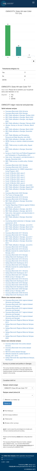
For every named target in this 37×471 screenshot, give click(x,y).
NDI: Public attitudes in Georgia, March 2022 (19, 129)
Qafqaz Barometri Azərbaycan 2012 (16, 263)
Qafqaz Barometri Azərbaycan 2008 (16, 295)
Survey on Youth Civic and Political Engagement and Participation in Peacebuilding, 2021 (20, 154)
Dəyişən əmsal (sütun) (10, 392)
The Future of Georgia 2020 (14, 195)
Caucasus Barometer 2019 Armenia (16, 197)
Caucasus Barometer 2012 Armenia (16, 261)
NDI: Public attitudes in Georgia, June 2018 (18, 225)
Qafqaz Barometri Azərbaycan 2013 (16, 257)
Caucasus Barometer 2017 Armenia (16, 233)
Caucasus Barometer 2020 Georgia (16, 193)
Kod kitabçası (9, 411)
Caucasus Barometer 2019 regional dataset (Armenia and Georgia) (19, 309)
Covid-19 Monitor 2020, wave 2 (15, 177)
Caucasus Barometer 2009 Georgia (16, 289)
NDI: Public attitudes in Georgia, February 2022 (20, 123)
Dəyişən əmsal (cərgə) (10, 385)
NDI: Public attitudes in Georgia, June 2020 (18, 185)
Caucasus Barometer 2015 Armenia (16, 249)
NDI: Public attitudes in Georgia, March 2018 (19, 227)
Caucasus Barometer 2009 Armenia (16, 285)
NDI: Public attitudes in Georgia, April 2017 (18, 239)
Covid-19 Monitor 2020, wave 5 (15, 173)
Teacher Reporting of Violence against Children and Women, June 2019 (20, 206)
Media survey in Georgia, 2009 (15, 291)
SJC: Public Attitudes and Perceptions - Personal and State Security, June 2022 (17, 136)
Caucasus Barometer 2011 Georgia (16, 275)
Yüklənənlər (8, 419)
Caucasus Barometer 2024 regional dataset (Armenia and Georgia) (19, 301)
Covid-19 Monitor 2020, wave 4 (15, 181)
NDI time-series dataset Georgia (15, 352)
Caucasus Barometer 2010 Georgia (16, 283)
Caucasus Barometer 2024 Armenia (16, 111)
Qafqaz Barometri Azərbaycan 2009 (16, 287)
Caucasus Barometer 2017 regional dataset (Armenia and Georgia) (19, 313)
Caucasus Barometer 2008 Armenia (16, 293)
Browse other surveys (12, 423)
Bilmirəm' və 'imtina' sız (12, 400)
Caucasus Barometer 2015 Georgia (16, 247)
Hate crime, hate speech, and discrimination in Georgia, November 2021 (19, 158)
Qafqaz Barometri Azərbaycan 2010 (16, 281)
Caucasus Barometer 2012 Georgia (16, 265)
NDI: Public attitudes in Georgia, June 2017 (18, 237)
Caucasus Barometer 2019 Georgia (16, 199)
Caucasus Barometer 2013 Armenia (16, 259)
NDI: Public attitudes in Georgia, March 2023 (19, 117)
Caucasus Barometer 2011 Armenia (16, 271)
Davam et (7, 403)
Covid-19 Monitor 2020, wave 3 (15, 179)
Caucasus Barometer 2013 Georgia (16, 255)
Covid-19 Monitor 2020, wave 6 (15, 183)
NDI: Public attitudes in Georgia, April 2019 (18, 211)
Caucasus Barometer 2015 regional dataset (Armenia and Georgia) (19, 317)
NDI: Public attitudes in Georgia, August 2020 (19, 187)
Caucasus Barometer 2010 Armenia (16, 279)
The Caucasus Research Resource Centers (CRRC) (17, 457)
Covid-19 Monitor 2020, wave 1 (15, 175)
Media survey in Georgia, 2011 (15, 277)
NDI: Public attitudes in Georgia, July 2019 (18, 209)
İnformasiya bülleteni (11, 415)
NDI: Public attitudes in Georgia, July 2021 (18, 139)
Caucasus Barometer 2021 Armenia (16, 167)
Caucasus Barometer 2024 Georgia (16, 113)
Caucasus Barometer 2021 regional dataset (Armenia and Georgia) (19, 305)
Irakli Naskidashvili (8, 459)
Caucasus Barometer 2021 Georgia (16, 165)
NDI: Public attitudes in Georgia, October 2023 (19, 115)
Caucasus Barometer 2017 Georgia (16, 235)
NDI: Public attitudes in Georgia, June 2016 (18, 245)
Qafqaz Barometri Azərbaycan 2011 (16, 273)
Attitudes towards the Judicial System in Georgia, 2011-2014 (17, 355)
